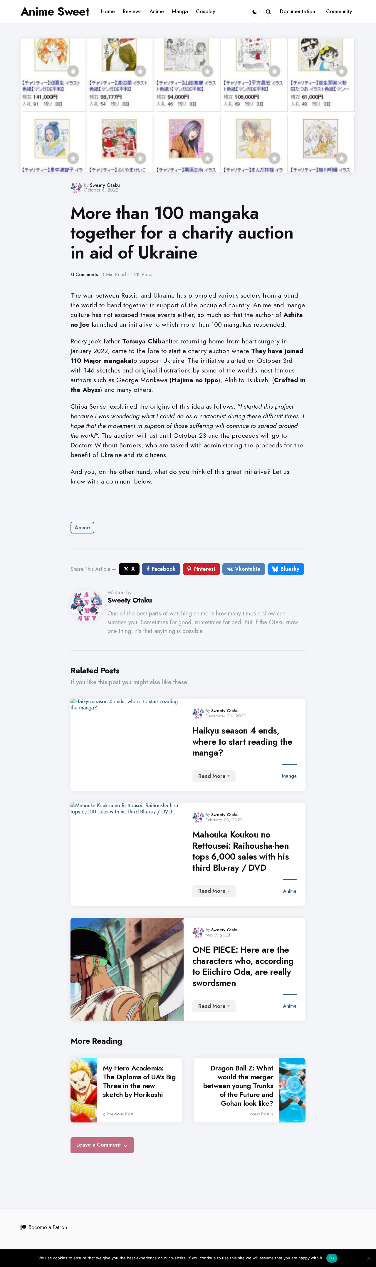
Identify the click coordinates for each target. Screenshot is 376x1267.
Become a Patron (47, 1227)
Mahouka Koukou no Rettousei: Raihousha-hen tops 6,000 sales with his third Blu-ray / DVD (240, 851)
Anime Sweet (55, 11)
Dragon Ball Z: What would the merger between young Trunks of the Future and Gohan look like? (238, 1086)
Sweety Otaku (105, 185)
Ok (332, 1258)
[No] (369, 1258)
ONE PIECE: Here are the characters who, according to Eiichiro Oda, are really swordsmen (242, 966)
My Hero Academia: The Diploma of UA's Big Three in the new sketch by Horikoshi (139, 1081)
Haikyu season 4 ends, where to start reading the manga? (242, 741)
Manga (289, 776)
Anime (82, 527)
